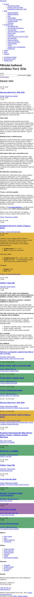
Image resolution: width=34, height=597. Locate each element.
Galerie (6, 50)
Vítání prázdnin (12, 43)
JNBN (15, 596)
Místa (5, 11)
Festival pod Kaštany (14, 42)
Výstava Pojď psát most (7, 515)
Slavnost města (12, 30)
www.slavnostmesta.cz (15, 207)
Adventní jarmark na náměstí (16, 31)
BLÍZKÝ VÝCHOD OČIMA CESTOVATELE (14, 484)
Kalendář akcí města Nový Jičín (17, 9)
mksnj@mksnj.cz (5, 589)
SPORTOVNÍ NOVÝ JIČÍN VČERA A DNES (14, 408)
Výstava (2, 232)
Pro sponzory (8, 568)
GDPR (6, 556)
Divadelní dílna (12, 38)
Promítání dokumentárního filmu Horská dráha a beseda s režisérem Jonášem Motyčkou (16, 423)
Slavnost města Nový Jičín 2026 (12, 92)
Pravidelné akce (8, 24)
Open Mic (11, 35)
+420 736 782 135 (5, 588)
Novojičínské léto (13, 26)
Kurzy (6, 52)
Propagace (11, 23)
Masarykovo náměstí (11, 96)
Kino (9, 16)
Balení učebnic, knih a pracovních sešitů (12, 358)
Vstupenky (7, 565)
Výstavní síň (7, 541)
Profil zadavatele (9, 551)
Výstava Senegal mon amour (8, 383)
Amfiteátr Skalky (13, 21)
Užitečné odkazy (9, 552)
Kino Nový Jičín (13, 513)
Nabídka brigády (9, 567)
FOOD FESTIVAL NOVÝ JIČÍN (18, 37)
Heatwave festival (13, 40)
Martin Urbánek (23, 596)
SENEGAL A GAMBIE (7, 442)
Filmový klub (12, 33)
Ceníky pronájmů (9, 549)
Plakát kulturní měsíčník (11, 557)
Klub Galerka (12, 18)
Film (1, 441)
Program (6, 4)
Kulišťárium (11, 49)
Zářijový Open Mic (7, 283)
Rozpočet (6, 554)
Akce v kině (3, 513)
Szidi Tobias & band (6, 501)
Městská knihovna (13, 14)
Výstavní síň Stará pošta (15, 19)
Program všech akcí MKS (15, 7)
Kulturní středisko (13, 12)
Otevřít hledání (4, 77)
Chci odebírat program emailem (9, 529)
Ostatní (2, 96)
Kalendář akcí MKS (14, 6)
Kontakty (6, 54)
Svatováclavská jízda (6, 470)
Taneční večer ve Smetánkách (16, 47)
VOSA (10, 45)
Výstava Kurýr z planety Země (9, 371)
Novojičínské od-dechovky (16, 28)
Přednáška (3, 455)
